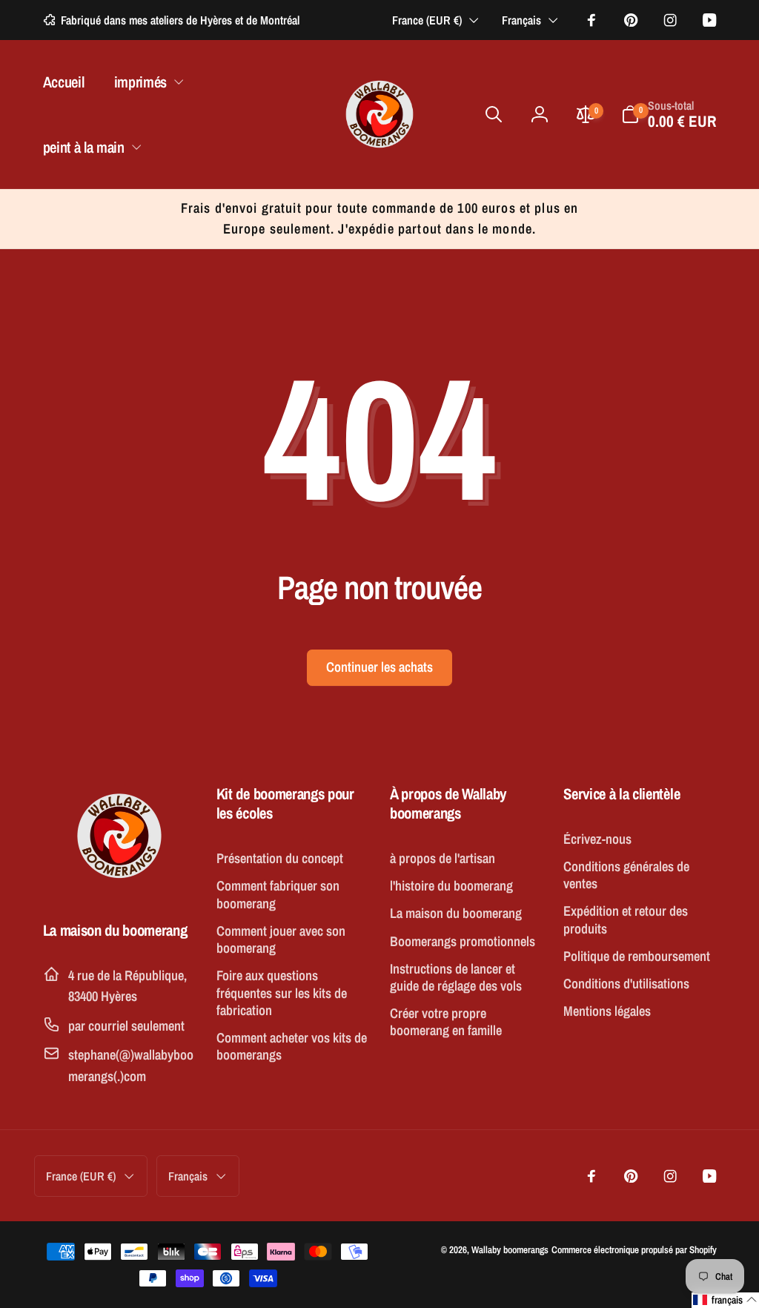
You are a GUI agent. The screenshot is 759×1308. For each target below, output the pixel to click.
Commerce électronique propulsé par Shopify (634, 1249)
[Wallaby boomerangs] (119, 884)
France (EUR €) (427, 20)
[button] (145, 81)
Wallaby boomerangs (509, 1249)
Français (521, 20)
